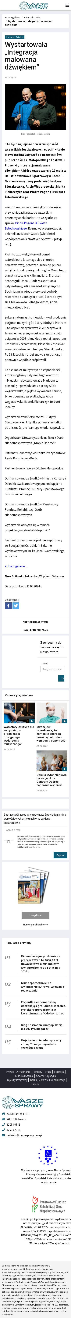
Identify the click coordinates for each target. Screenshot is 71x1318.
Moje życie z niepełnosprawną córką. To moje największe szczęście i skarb (41, 1044)
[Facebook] (8, 605)
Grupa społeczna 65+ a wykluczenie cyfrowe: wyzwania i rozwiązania (43, 986)
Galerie (35, 1084)
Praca (48, 1072)
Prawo (10, 1072)
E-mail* (44, 663)
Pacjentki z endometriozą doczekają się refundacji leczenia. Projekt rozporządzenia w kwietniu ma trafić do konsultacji (43, 1007)
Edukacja (59, 1072)
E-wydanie (35, 915)
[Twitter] (15, 605)
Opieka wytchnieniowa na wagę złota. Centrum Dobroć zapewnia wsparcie (52, 780)
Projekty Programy (16, 1080)
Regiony (37, 1072)
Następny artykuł (35, 629)
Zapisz (62, 678)
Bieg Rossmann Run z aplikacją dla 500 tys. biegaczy (41, 1027)
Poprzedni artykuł (35, 622)
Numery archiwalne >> (35, 924)
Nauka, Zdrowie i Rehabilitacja (47, 1080)
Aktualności (23, 1072)
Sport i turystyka (46, 1076)
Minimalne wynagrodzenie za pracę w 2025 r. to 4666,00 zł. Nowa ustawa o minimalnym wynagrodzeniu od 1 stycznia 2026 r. (40, 963)
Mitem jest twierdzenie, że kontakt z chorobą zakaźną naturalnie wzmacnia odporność (51, 733)
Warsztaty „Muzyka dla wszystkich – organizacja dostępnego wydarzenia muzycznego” (19, 735)
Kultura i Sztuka (32, 17)
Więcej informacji (59, 1243)
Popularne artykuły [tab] (18, 943)
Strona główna (12, 17)
